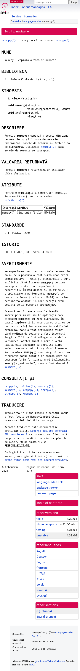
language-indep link (49, 482)
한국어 (40, 579)
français (41, 567)
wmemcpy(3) (30, 393)
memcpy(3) (9, 40)
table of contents (49, 503)
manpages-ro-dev (32, 21)
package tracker (47, 487)
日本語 (40, 573)
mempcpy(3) (30, 389)
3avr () (46, 616)
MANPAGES (17, 1)
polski (40, 584)
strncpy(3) (12, 393)
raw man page (46, 493)
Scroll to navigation (17, 31)
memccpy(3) (45, 386)
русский (41, 595)
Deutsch (41, 556)
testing (41, 530)
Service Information (24, 16)
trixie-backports (46, 524)
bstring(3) (27, 386)
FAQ (51, 7)
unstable (16, 21)
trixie (39, 518)
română (41, 590)
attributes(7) (14, 200)
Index (15, 7)
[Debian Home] (4, 7)
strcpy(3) (48, 389)
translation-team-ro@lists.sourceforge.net (36, 459)
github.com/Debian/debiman (50, 661)
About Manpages (33, 7)
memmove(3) (48, 146)
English (41, 562)
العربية (40, 551)
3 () (44, 611)
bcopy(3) (11, 386)
